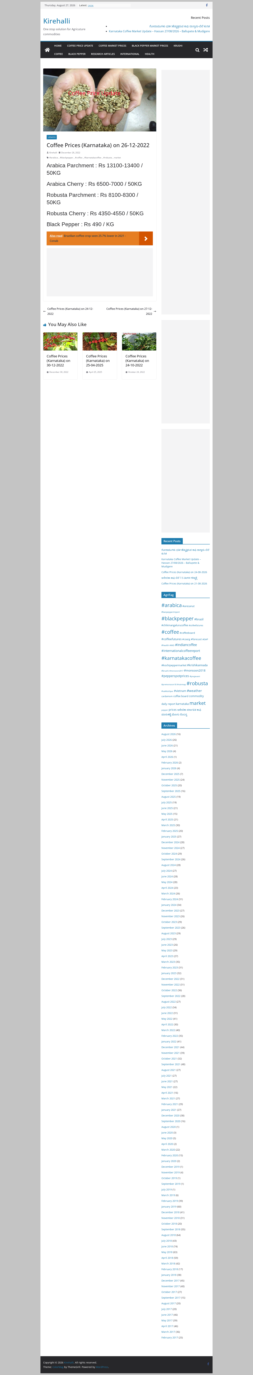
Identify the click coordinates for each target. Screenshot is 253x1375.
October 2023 (169, 922)
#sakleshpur (167, 691)
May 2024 (166, 882)
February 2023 (169, 967)
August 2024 (168, 865)
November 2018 (170, 1218)
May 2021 (166, 1087)
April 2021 (167, 1092)
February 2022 (169, 1035)
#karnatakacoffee (92, 157)
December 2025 (170, 774)
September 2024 (170, 859)
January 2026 (168, 768)
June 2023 (167, 944)
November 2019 (170, 1172)
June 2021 (167, 1081)
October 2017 (169, 1292)
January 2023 (168, 973)
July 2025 (166, 802)
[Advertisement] (100, 272)
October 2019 (169, 1178)
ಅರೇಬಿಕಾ (181, 709)
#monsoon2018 (194, 670)
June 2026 (167, 745)
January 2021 (168, 1109)
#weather (194, 690)
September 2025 (170, 791)
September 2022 (170, 996)
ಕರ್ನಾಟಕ (191, 709)
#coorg (186, 639)
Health (149, 54)
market (117, 157)
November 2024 (170, 848)
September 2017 (170, 1297)
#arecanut (188, 606)
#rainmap (181, 684)
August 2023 (168, 933)
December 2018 (170, 1212)
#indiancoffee (186, 644)
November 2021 (170, 1052)
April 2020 (167, 1144)
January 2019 (168, 1206)
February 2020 (169, 1155)
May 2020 (166, 1138)
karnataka (182, 704)
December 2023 (170, 910)
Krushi (178, 45)
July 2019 (166, 1189)
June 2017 (167, 1314)
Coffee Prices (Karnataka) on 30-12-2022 (58, 360)
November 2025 (170, 779)
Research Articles (103, 54)
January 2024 (168, 904)
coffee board (180, 696)
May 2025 (166, 813)
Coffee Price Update (80, 45)
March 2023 (168, 961)
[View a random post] (206, 50)
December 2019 (170, 1166)
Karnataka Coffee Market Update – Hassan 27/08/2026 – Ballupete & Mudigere (159, 31)
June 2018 (167, 1246)
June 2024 (167, 876)
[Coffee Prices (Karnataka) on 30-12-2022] (60, 335)
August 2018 (168, 1235)
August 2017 (168, 1303)
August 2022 (168, 1001)
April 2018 (167, 1257)
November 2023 (170, 916)
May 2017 (166, 1320)
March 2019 (168, 1195)
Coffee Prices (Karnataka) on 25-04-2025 (98, 360)
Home (58, 45)
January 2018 (168, 1275)
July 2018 (166, 1240)
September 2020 (170, 1121)
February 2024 (169, 899)
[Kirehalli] (47, 50)
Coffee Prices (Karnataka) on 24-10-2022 (137, 360)
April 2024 (167, 887)
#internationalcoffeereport (180, 650)
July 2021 (166, 1075)
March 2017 (168, 1331)
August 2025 (168, 796)
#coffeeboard (187, 632)
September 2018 (170, 1229)
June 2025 (167, 808)
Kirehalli (56, 21)
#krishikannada (197, 665)
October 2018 (169, 1223)
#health (165, 645)
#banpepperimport (170, 612)
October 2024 (169, 853)
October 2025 (169, 785)
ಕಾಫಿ (199, 709)
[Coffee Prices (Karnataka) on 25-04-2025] (100, 335)
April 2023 (167, 956)
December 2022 (170, 978)
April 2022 (167, 1024)
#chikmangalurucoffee (174, 625)
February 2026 (169, 762)
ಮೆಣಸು (175, 714)
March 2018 (168, 1263)
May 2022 (166, 1018)
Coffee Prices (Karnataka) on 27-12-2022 (129, 311)
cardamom (167, 696)
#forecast (196, 639)
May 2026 (166, 751)
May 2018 (166, 1252)
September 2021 (170, 1064)
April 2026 (167, 756)
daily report (168, 704)
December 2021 (170, 1047)
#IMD (172, 645)
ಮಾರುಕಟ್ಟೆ (166, 714)
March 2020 (168, 1149)
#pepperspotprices (175, 676)
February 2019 (169, 1200)
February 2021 (169, 1104)
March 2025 (168, 825)
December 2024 (170, 842)
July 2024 (166, 870)
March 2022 (168, 1030)
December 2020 (170, 1115)
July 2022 (166, 1007)
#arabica (53, 157)
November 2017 (170, 1286)
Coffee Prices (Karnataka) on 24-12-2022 (70, 311)
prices (173, 710)
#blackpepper (66, 157)
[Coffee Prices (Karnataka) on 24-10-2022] (139, 335)
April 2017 (167, 1326)
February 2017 (169, 1337)
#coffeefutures (171, 639)
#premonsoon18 (168, 684)
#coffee (78, 157)
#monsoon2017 (176, 670)
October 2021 (169, 1058)
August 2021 (168, 1070)
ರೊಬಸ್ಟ (183, 714)
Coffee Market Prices (112, 45)
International (129, 54)
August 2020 (168, 1126)
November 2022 (170, 984)
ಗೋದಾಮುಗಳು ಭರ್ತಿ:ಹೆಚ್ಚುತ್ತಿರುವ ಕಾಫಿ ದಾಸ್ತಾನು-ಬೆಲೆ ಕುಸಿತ (179, 26)
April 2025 (167, 819)
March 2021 (168, 1098)
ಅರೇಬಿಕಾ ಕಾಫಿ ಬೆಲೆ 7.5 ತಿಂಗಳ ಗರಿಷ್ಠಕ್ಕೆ (179, 577)
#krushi (165, 670)
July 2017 (166, 1309)
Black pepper (77, 54)
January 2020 (168, 1161)
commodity (196, 696)
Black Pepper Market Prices (150, 45)
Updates (51, 137)
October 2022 (169, 990)
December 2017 (170, 1280)
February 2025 (169, 830)
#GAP (205, 639)
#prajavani (195, 676)
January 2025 (168, 836)
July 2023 (166, 939)
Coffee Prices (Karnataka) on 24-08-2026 (184, 572)
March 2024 (168, 893)
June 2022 (167, 1013)
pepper (164, 710)
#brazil (198, 619)
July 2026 (166, 739)
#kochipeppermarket (173, 665)
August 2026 (168, 734)
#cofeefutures (196, 625)
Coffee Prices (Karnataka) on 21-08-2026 (184, 583)
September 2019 (170, 1183)
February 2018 (169, 1269)
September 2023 (170, 927)
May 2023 (166, 950)
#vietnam (180, 691)
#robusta (107, 157)
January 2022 (168, 1041)
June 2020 (167, 1132)
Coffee (58, 54)
